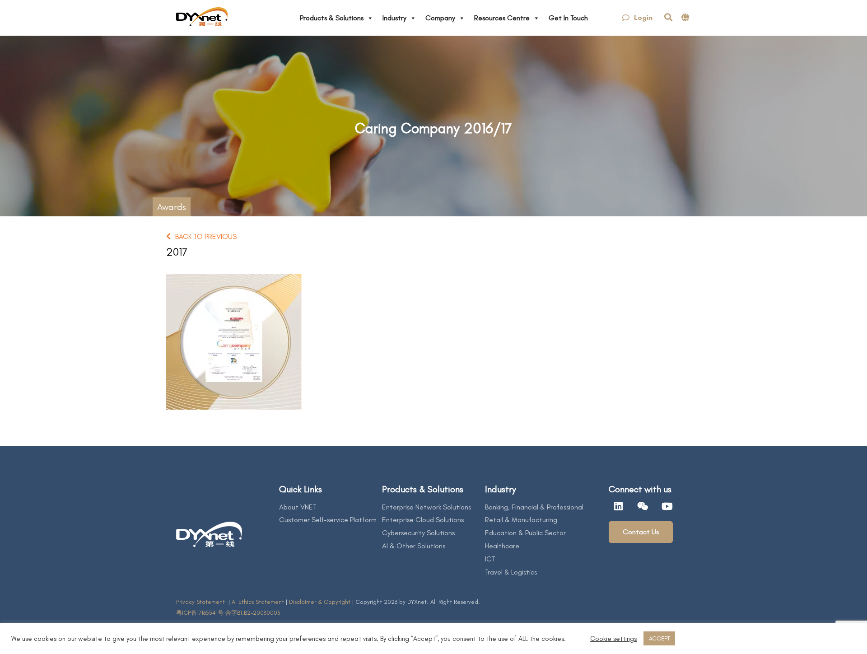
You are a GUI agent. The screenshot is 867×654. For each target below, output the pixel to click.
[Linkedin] (619, 506)
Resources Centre (502, 18)
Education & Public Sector (525, 532)
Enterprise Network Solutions (426, 507)
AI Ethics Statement (259, 601)
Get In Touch (568, 18)
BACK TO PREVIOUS (206, 236)
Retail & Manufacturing (521, 519)
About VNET (298, 507)
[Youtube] (667, 506)
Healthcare (502, 546)
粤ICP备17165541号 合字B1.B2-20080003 (228, 612)
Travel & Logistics (511, 572)
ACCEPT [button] (659, 638)
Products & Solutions (332, 18)
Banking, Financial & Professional (534, 507)
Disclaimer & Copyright (319, 601)
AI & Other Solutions (413, 546)
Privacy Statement (201, 601)
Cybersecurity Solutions (418, 532)
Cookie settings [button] (613, 639)
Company (440, 18)
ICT (490, 559)
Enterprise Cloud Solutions (423, 519)
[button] (637, 18)
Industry (394, 18)
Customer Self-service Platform (328, 519)
